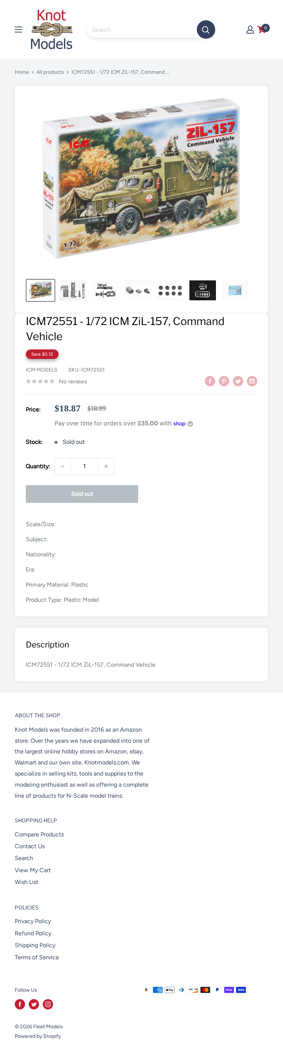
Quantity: (38, 466)
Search (24, 858)
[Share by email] (252, 380)
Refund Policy (33, 933)
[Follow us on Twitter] (34, 1004)
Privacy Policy (33, 921)
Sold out (82, 493)
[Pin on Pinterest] (224, 380)
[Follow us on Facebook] (20, 1004)
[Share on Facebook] (210, 380)
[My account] (250, 29)
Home (22, 72)
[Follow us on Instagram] (48, 1004)
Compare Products (39, 834)
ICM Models (41, 370)
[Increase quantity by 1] (106, 466)
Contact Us (30, 846)
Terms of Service (37, 957)
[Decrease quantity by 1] (62, 466)
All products (50, 72)
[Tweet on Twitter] (238, 380)
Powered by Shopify (38, 1036)
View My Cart (33, 870)
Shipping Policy (35, 945)
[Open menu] (18, 29)
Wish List (26, 881)
